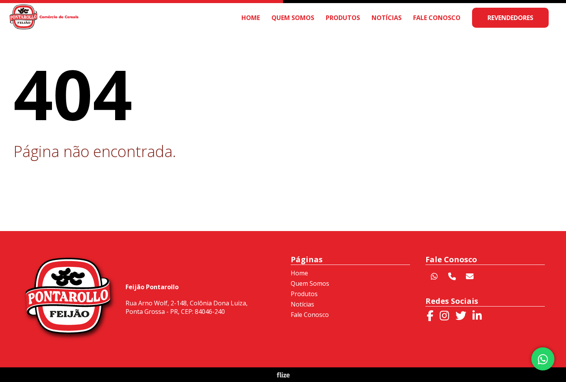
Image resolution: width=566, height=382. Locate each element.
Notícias (387, 17)
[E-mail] (469, 276)
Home (250, 17)
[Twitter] (460, 315)
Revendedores (510, 17)
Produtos (343, 17)
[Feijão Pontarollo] (44, 26)
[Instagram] (444, 315)
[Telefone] (452, 276)
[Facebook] (430, 315)
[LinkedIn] (477, 315)
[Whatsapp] (434, 276)
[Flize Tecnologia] (283, 376)
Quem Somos (292, 17)
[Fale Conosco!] (543, 359)
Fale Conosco (437, 17)
